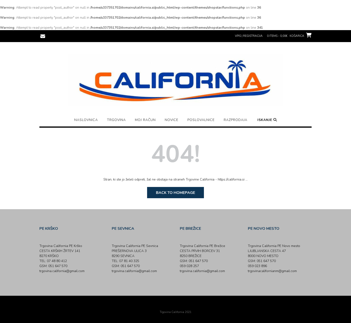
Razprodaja (235, 120)
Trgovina (116, 120)
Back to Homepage (175, 192)
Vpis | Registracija (249, 36)
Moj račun (145, 120)
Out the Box (182, 305)
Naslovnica (86, 120)
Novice (171, 120)
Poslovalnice (201, 120)
